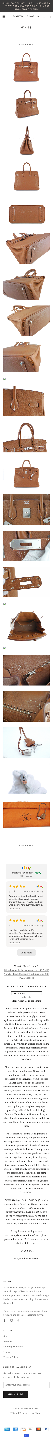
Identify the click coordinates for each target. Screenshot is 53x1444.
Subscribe (15, 1394)
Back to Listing (26, 44)
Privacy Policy (10, 1357)
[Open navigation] (4, 16)
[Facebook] (4, 1320)
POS (12, 1413)
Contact (7, 1352)
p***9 (12, 891)
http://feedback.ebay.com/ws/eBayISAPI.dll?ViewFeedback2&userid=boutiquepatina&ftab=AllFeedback (26, 974)
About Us (8, 1341)
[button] (14, 908)
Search (6, 1336)
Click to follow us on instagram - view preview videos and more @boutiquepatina (26, 6)
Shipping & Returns (13, 1346)
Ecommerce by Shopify (31, 1413)
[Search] (44, 16)
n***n (12, 925)
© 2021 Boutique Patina (26, 1409)
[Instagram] (11, 1320)
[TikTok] (18, 1320)
